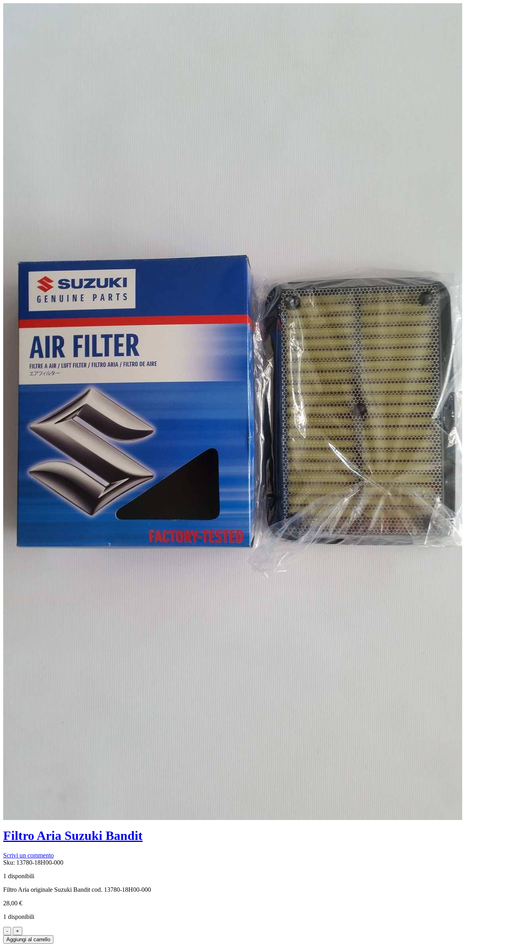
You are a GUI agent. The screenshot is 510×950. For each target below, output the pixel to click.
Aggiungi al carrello (28, 939)
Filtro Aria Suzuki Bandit (73, 835)
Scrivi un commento (28, 855)
